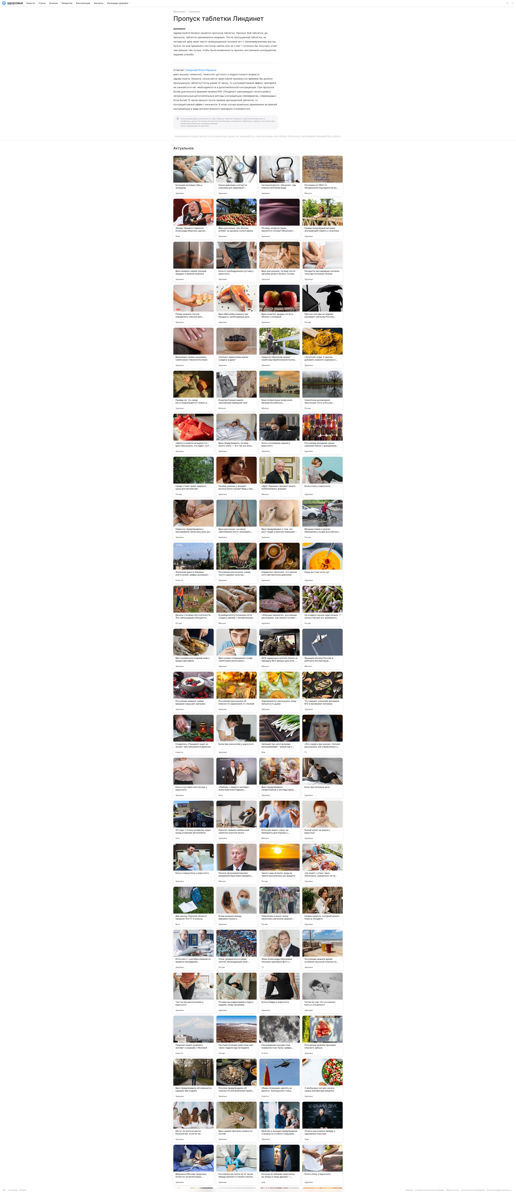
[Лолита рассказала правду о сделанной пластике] (322, 1122)
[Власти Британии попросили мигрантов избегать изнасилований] (279, 391)
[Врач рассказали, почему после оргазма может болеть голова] (279, 262)
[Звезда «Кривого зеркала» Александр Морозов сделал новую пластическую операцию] (193, 219)
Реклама (22, 1190)
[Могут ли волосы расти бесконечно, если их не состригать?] (193, 1122)
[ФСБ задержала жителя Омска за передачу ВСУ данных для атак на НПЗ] (279, 649)
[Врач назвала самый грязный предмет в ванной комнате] (193, 262)
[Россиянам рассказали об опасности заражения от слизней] (236, 692)
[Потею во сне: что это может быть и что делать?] (322, 993)
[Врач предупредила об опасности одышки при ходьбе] (193, 1079)
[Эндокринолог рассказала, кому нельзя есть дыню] (279, 692)
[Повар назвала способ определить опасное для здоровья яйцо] (193, 305)
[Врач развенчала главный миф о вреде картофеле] (193, 649)
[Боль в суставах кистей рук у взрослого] (193, 778)
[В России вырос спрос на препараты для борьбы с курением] (279, 821)
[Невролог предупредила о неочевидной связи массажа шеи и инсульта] (193, 520)
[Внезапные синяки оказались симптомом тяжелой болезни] (193, 348)
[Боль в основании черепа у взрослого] (279, 434)
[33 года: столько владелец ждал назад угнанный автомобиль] (193, 821)
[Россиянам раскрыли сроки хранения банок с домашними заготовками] (322, 434)
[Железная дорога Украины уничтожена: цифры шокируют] (193, 563)
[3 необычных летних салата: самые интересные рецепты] (322, 1079)
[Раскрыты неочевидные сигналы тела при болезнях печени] (322, 262)
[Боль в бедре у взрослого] (279, 993)
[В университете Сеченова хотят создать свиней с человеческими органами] (236, 606)
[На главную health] (14, 3)
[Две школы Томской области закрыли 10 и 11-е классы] (193, 907)
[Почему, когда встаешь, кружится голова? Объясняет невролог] (279, 219)
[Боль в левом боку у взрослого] (193, 864)
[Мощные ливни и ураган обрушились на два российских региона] (322, 520)
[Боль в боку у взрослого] (322, 1165)
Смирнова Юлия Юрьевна (200, 70)
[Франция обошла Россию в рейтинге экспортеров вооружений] (322, 649)
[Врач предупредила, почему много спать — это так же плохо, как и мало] (236, 434)
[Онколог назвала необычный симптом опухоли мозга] (236, 821)
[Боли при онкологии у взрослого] (236, 735)
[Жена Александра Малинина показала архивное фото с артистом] (279, 950)
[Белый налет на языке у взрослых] (322, 821)
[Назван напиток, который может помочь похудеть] (322, 907)
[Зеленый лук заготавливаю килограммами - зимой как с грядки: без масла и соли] (279, 735)
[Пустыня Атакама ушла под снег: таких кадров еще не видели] (236, 1036)
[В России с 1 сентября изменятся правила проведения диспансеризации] (193, 950)
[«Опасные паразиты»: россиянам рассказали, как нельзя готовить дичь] (279, 606)
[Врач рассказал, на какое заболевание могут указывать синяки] (236, 520)
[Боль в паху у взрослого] (322, 477)
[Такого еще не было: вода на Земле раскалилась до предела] (279, 864)
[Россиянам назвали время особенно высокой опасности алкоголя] (322, 950)
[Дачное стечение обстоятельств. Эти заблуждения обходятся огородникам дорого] (193, 606)
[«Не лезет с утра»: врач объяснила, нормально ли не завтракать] (322, 864)
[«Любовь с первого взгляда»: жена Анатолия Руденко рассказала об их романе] (236, 778)
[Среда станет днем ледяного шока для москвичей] (193, 477)
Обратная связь (452, 1190)
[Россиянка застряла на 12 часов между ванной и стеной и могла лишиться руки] (236, 1165)
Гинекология (194, 11)
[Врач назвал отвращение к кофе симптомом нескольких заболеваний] (236, 649)
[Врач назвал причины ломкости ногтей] (236, 1122)
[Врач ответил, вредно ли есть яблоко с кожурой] (279, 305)
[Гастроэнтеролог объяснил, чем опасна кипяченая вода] (279, 176)
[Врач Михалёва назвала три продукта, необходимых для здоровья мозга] (236, 305)
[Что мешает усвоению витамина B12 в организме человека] (322, 692)
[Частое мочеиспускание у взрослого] (193, 993)
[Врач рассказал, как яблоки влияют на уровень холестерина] (236, 219)
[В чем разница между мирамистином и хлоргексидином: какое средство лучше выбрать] (236, 907)
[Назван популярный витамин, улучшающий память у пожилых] (322, 219)
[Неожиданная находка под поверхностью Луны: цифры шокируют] (279, 1036)
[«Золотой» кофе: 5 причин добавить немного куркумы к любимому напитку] (322, 348)
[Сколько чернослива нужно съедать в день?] (236, 348)
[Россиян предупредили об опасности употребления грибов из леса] (236, 1079)
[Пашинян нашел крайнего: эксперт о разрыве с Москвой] (193, 1036)
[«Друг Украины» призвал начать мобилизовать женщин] (279, 477)
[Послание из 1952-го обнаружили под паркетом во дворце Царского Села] (322, 176)
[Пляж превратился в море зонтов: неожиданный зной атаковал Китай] (236, 950)
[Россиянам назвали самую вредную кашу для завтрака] (193, 692)
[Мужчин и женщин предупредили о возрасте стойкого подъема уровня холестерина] (279, 1122)
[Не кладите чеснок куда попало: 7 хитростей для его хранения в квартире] (322, 606)
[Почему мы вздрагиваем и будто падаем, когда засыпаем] (236, 993)
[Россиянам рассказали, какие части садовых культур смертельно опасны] (236, 563)
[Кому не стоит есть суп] (322, 563)
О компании (12, 1190)
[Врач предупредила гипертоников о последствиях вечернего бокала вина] (279, 778)
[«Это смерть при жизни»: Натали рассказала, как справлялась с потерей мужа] (322, 735)
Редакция (409, 1190)
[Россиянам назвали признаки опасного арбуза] (322, 1036)
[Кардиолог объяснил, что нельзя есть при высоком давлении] (279, 563)
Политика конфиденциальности (498, 1190)
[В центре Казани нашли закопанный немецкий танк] (236, 391)
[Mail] (4, 3)
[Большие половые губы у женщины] (193, 176)
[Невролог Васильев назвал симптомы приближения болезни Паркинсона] (279, 348)
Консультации (179, 11)
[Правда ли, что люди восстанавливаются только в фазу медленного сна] (193, 391)
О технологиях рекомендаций (472, 1190)
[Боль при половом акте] (322, 778)
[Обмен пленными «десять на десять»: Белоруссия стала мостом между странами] (279, 1079)
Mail (4, 1190)
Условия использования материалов (429, 1190)
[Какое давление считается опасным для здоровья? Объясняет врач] (236, 176)
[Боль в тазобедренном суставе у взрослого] (236, 262)
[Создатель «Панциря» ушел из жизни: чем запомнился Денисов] (193, 735)
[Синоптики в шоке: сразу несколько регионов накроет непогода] (279, 907)
